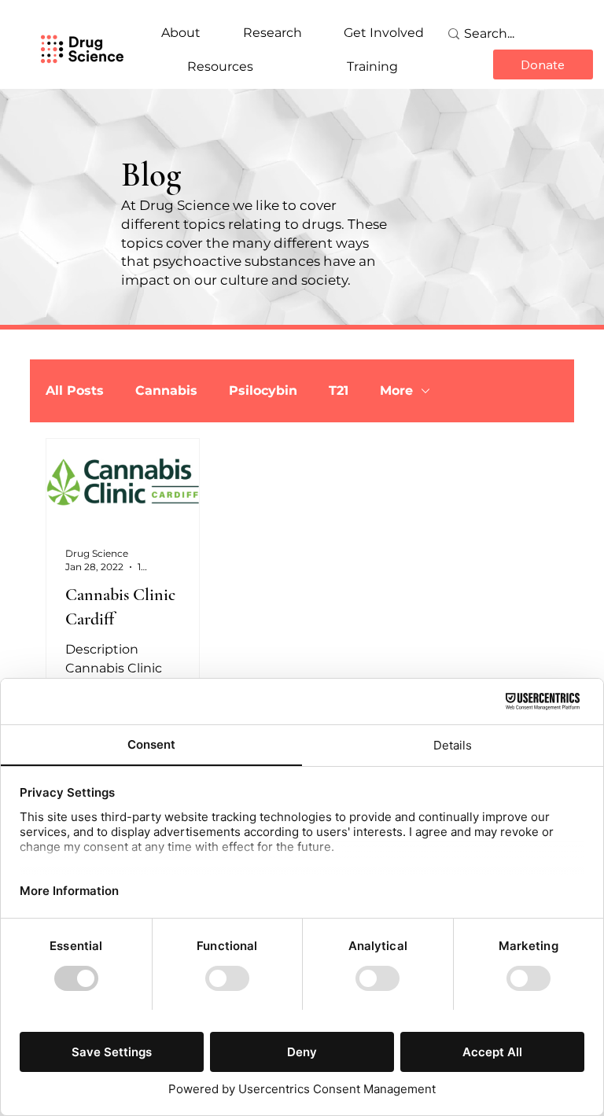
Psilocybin (263, 390)
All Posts (75, 390)
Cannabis (166, 390)
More (396, 390)
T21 (338, 390)
